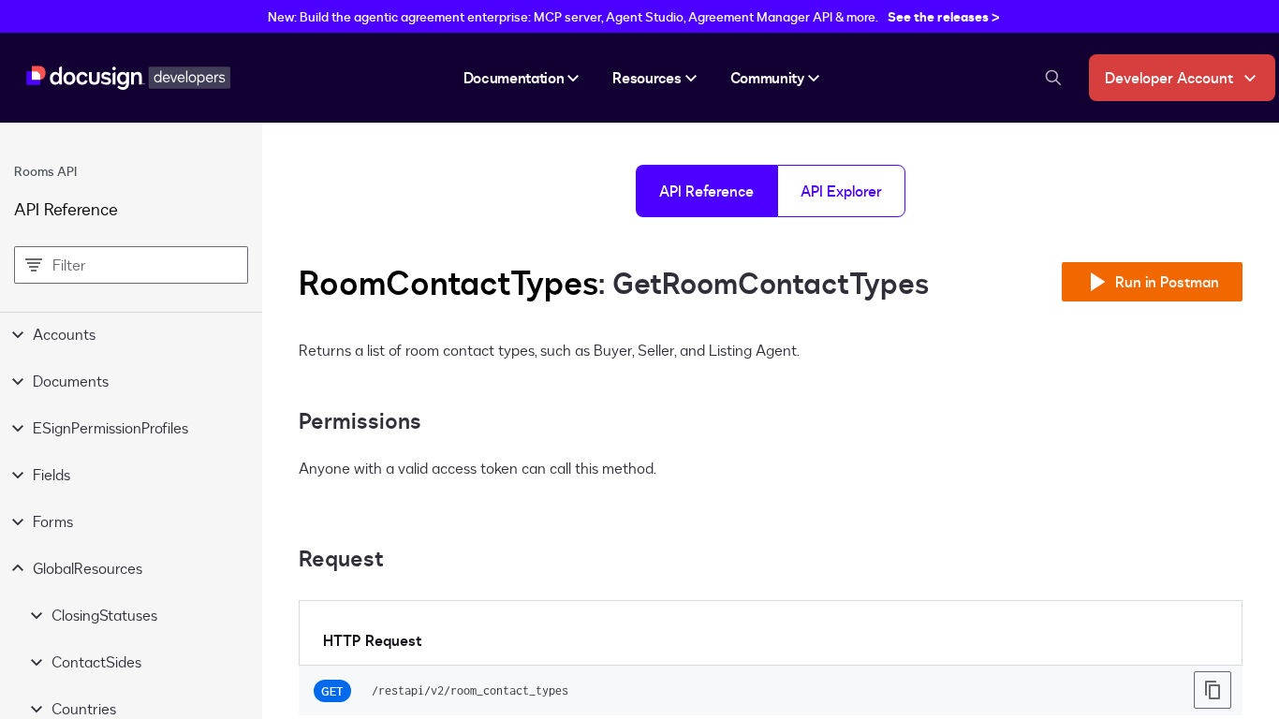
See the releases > (944, 16)
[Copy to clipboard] (1212, 690)
